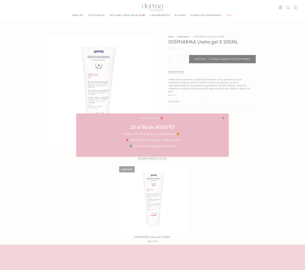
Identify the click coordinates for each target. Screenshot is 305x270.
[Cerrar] (223, 118)
